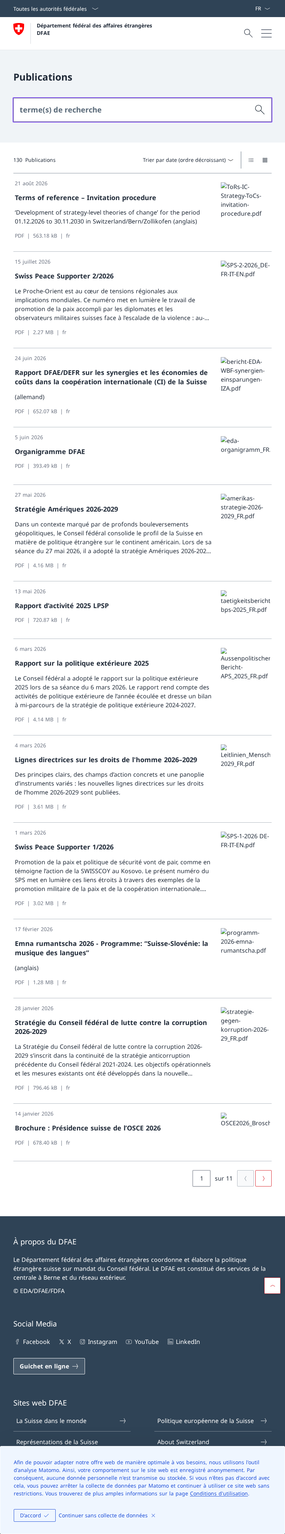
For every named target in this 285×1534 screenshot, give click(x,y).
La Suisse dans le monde (51, 1421)
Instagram (102, 1342)
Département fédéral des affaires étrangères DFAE (95, 29)
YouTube (146, 1342)
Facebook (36, 1342)
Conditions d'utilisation (219, 1493)
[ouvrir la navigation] (266, 33)
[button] (272, 1285)
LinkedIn (188, 1342)
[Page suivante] (263, 1178)
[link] (142, 212)
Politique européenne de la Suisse (205, 1421)
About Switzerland (183, 1442)
